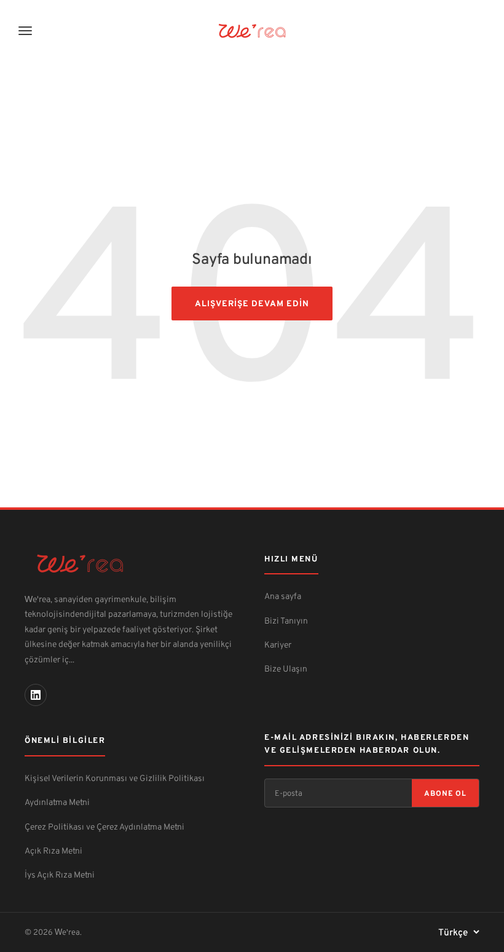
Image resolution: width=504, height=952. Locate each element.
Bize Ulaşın (285, 668)
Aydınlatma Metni (57, 801)
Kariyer (277, 644)
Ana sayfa (282, 595)
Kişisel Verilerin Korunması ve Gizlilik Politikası (115, 777)
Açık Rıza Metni (53, 850)
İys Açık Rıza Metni (60, 874)
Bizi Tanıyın (286, 620)
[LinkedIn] (36, 695)
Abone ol (445, 793)
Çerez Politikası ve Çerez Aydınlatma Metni (104, 826)
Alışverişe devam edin (252, 302)
